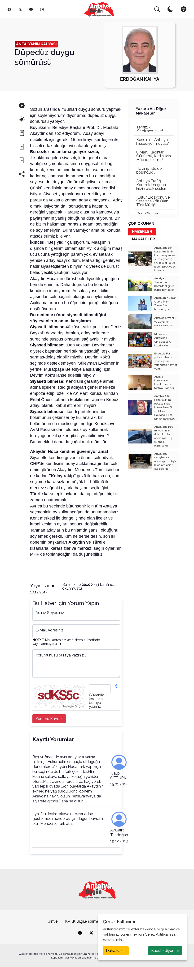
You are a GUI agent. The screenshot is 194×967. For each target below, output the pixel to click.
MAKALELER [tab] (143, 239)
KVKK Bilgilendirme (82, 921)
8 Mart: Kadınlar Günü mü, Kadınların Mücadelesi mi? (153, 156)
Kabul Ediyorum (165, 950)
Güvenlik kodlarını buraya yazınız (96, 700)
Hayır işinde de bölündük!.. (149, 170)
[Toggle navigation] (183, 9)
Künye (51, 921)
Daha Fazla (116, 950)
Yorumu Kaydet (49, 718)
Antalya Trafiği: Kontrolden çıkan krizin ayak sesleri (151, 185)
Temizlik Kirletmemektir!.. (150, 129)
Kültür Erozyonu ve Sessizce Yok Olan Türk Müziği (153, 201)
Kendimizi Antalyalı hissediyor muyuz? (152, 141)
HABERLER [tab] (142, 231)
